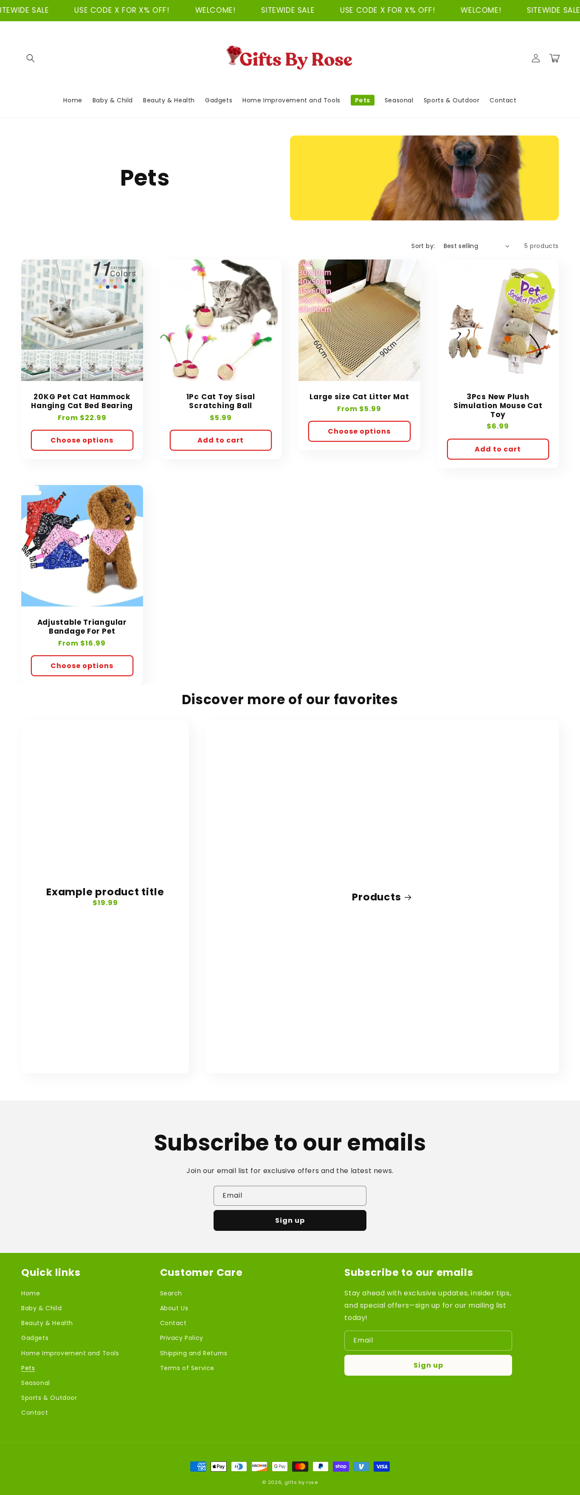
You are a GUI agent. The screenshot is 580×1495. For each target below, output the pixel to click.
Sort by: (423, 246)
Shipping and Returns (194, 1353)
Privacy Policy (181, 1338)
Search (171, 1293)
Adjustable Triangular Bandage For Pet (82, 627)
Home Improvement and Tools (70, 1353)
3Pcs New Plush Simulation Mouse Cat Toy (498, 405)
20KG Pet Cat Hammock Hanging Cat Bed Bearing (82, 401)
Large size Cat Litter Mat (359, 396)
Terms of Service (187, 1368)
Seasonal (35, 1383)
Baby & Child (41, 1308)
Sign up (290, 1220)
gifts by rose (301, 1482)
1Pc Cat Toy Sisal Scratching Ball (220, 401)
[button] (30, 58)
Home (30, 1293)
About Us (174, 1308)
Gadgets (34, 1338)
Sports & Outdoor (49, 1397)
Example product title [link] (105, 892)
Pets (28, 1368)
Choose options (82, 440)
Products (376, 897)
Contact (34, 1412)
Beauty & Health (47, 1323)
